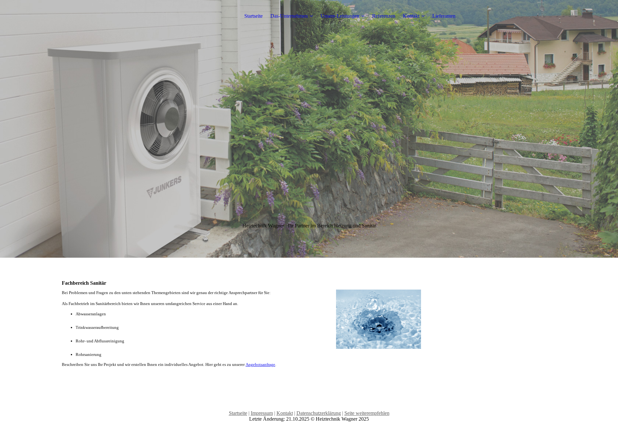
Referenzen (383, 16)
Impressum (262, 413)
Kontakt (411, 16)
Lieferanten (443, 16)
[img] (309, 129)
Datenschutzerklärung (318, 413)
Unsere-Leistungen (340, 16)
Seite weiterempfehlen (366, 413)
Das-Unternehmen (289, 16)
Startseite (253, 16)
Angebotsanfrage (260, 364)
